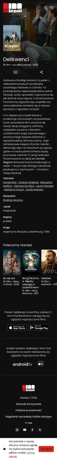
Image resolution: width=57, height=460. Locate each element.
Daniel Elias (10, 182)
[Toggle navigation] (52, 7)
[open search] (46, 7)
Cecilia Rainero (34, 189)
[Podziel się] (41, 72)
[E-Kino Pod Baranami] (28, 388)
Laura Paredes (45, 186)
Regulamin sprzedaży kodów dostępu (29, 416)
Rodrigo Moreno (13, 200)
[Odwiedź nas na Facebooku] (32, 429)
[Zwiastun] (15, 72)
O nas (28, 423)
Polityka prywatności (28, 410)
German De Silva (24, 186)
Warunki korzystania (28, 404)
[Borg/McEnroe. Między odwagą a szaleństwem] (31, 262)
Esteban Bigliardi (28, 182)
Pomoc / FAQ (28, 398)
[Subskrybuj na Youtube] (24, 429)
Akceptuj (46, 449)
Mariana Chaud (14, 189)
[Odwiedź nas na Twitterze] (39, 429)
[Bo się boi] (11, 262)
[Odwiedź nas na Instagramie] (17, 429)
